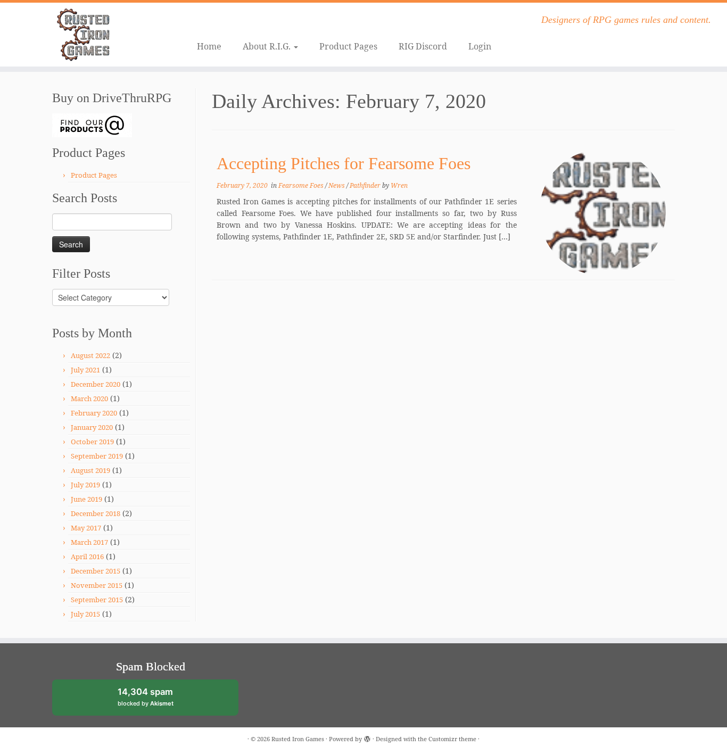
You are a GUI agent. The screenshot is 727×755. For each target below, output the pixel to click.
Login (479, 46)
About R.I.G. (268, 46)
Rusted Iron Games (297, 739)
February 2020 (94, 413)
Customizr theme (452, 739)
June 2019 (86, 499)
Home (209, 46)
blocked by (155, 701)
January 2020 (92, 427)
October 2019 (92, 441)
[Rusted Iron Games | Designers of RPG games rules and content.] (84, 34)
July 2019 (85, 484)
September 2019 (97, 456)
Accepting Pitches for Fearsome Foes (343, 163)
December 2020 (95, 384)
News (337, 185)
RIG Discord (423, 46)
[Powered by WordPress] (367, 737)
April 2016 (87, 556)
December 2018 (95, 513)
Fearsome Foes (301, 185)
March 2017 (89, 542)
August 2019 (90, 470)
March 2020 (89, 398)
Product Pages (348, 46)
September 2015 (97, 599)
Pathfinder (366, 185)
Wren (399, 185)
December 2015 (95, 571)
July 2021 (85, 370)
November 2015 (96, 585)
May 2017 (86, 528)
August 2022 (90, 355)
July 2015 (85, 614)
